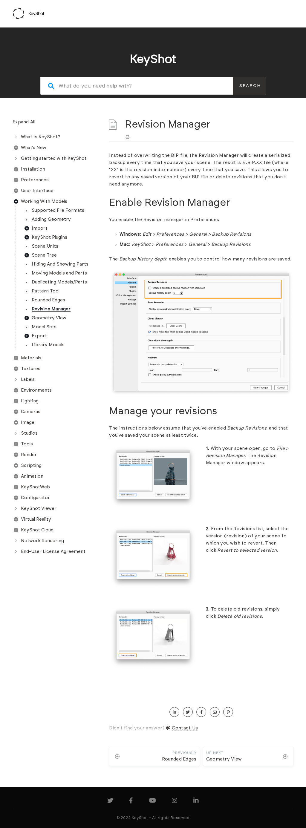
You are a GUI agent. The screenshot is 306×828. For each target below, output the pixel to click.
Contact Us (185, 728)
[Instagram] (174, 802)
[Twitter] (110, 802)
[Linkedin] (196, 802)
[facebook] (201, 712)
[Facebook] (131, 802)
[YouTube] (152, 802)
